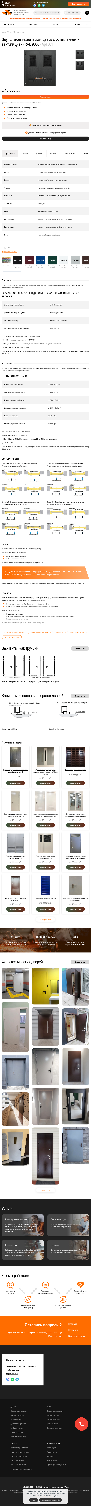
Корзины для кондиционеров (56, 1465)
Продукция (8, 24)
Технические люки (53, 1415)
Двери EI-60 (33, 24)
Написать (73, 1323)
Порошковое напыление (9, 252)
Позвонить (73, 1329)
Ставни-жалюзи (52, 1452)
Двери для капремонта (18, 1424)
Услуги (77, 24)
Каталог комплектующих (19, 1436)
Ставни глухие (51, 1448)
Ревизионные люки (53, 1419)
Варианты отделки (17, 1432)
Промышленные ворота (19, 1465)
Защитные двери (16, 1419)
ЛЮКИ (49, 1407)
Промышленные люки (54, 1428)
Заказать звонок (76, 1335)
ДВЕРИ (13, 1407)
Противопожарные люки (55, 1411)
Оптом (55, 24)
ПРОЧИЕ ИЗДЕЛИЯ (53, 1443)
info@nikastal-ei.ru (42, 2)
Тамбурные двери (17, 1428)
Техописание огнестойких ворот (21, 1469)
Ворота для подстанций (19, 1456)
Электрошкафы (52, 1460)
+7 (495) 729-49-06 (10, 5)
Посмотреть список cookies (50, 1500)
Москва (7, 2)
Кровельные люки (53, 1424)
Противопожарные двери (19, 1411)
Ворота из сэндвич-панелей (20, 1452)
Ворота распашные (17, 1460)
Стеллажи (50, 1456)
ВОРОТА (14, 1443)
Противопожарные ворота (19, 1448)
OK (34, 1500)
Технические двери (17, 1415)
